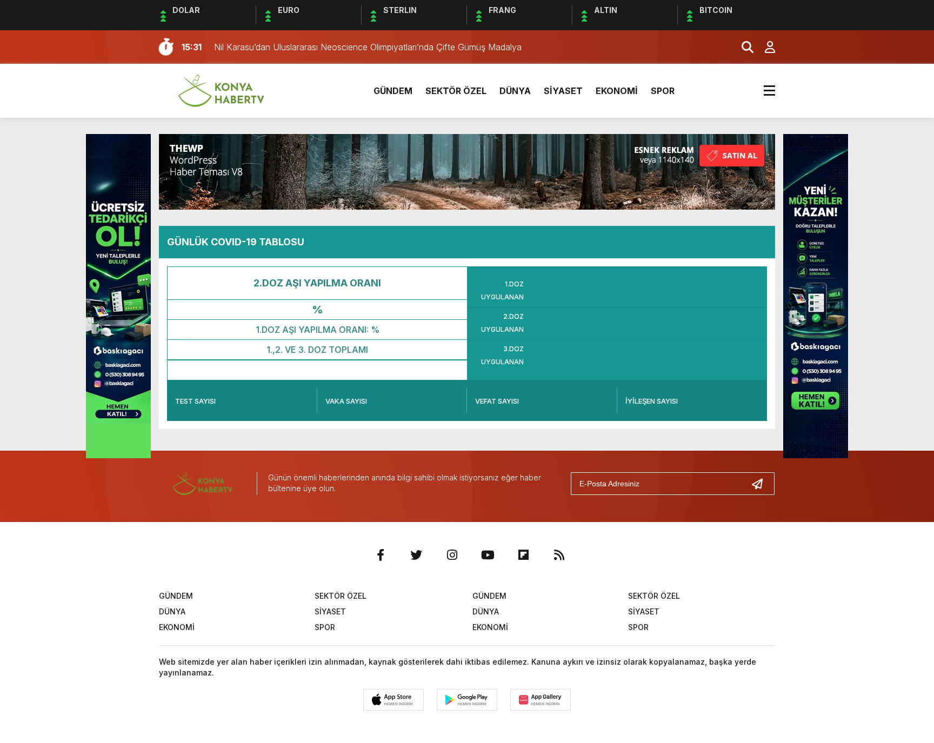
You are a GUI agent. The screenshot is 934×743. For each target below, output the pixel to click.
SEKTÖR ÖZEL (455, 90)
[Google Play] (467, 700)
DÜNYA (515, 90)
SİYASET (563, 90)
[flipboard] (523, 555)
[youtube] (487, 555)
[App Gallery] (540, 700)
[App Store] (393, 700)
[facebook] (380, 555)
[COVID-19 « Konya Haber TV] (221, 89)
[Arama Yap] (742, 47)
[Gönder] (762, 483)
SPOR (663, 90)
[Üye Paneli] (764, 47)
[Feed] (559, 555)
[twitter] (416, 555)
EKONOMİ (617, 90)
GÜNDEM (392, 90)
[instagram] (452, 555)
